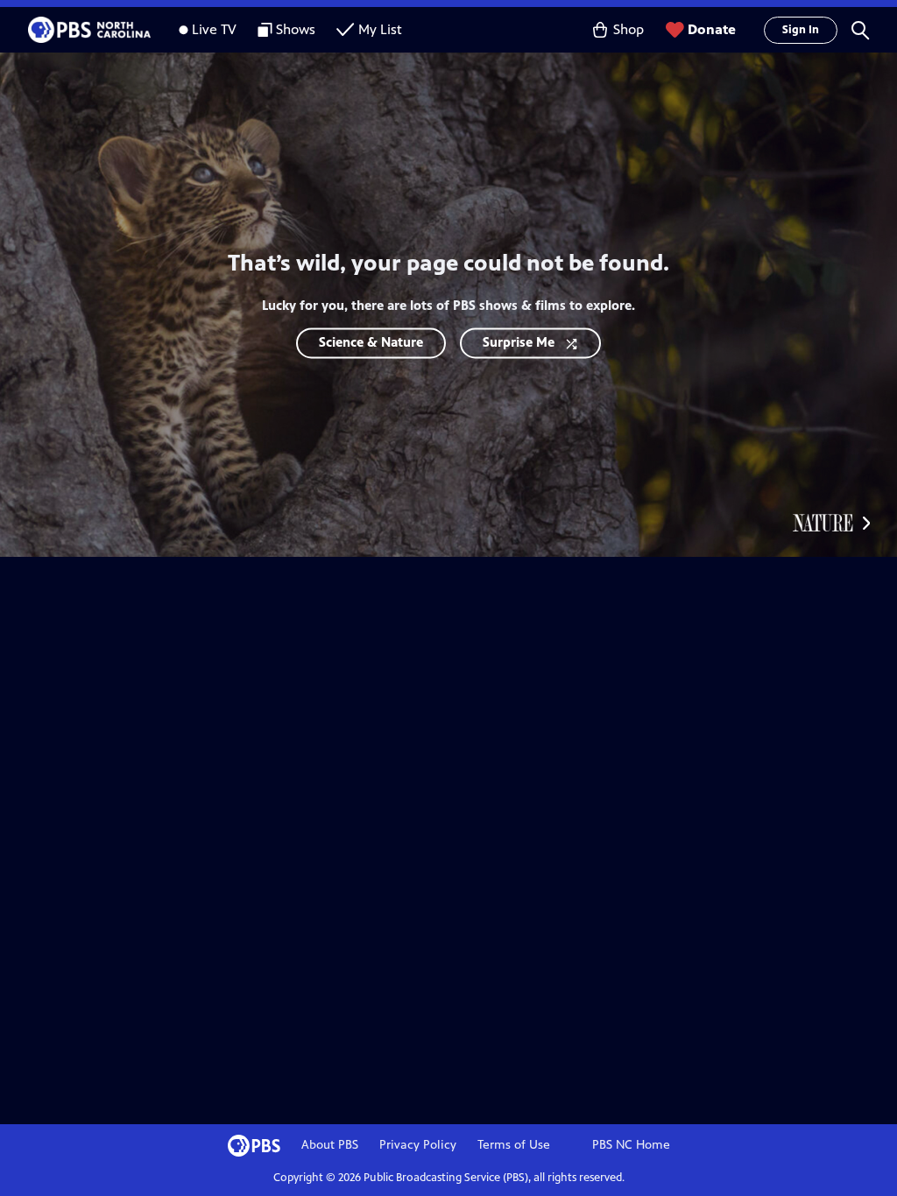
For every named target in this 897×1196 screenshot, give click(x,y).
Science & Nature (371, 342)
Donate (712, 29)
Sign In (800, 30)
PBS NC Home (631, 1144)
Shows (295, 29)
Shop (628, 29)
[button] (860, 30)
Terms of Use (513, 1144)
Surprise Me (518, 342)
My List (380, 29)
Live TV (214, 29)
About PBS (329, 1144)
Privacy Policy (417, 1144)
